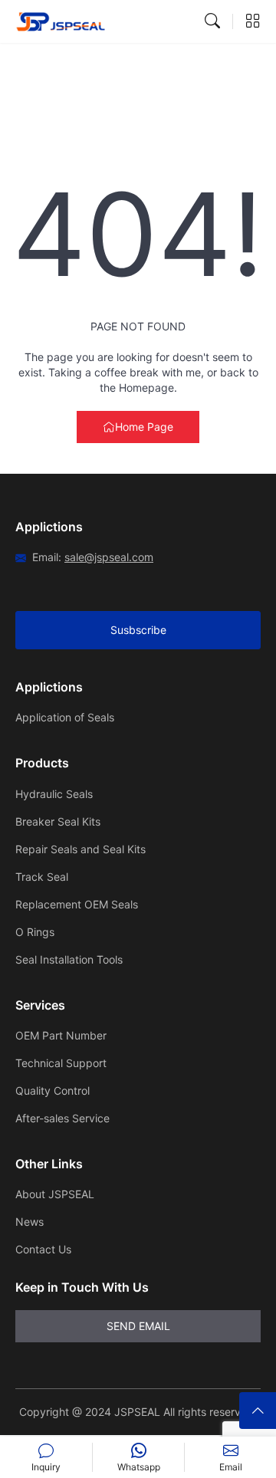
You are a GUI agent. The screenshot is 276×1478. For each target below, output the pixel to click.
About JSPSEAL (54, 1193)
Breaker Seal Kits (57, 821)
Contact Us (43, 1249)
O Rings (34, 931)
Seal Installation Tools (69, 959)
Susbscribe (138, 629)
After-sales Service (62, 1118)
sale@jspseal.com (108, 556)
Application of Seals (64, 717)
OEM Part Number (61, 1035)
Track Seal (41, 876)
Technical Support (61, 1062)
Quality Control (52, 1090)
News (29, 1221)
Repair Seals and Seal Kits (80, 849)
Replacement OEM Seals (76, 904)
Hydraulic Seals (54, 793)
